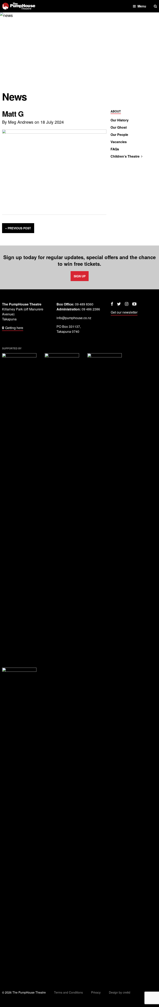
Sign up (80, 276)
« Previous (18, 228)
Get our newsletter (124, 312)
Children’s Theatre (125, 156)
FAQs (115, 149)
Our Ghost (119, 127)
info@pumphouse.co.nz (74, 317)
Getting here (14, 327)
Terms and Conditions (68, 992)
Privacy (96, 992)
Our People (119, 135)
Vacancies (119, 142)
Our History (120, 120)
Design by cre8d (119, 992)
